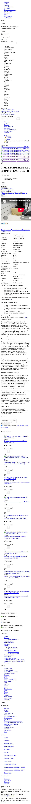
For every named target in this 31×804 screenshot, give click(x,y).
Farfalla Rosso (8, 668)
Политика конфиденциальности (13, 722)
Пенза (6, 100)
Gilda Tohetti (7, 681)
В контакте (7, 780)
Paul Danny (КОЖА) (10, 679)
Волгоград (7, 68)
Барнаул (6, 79)
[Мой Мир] (7, 223)
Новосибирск (8, 51)
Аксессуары (7, 656)
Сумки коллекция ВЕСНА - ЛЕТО (14, 661)
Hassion (6, 693)
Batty (5, 682)
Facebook (6, 779)
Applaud (6, 675)
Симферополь (8, 74)
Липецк (6, 85)
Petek (5, 687)
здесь (10, 299)
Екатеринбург (8, 49)
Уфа (5, 61)
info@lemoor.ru (9, 795)
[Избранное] (2, 163)
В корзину (4, 186)
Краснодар (7, 69)
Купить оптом (8, 11)
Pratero (6, 692)
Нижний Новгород (9, 52)
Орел (5, 99)
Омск (5, 57)
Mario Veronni (8, 696)
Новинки (7, 644)
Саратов (6, 71)
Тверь (5, 88)
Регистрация (8, 16)
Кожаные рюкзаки (13, 639)
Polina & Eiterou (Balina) (11, 671)
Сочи (5, 83)
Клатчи (6, 645)
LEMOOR (7, 676)
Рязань (6, 82)
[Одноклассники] (5, 223)
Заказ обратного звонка (7, 114)
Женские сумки (8, 641)
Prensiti (6, 685)
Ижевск (6, 94)
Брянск (6, 91)
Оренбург (7, 97)
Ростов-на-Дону (9, 60)
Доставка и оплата (16, 230)
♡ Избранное (8, 17)
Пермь (6, 65)
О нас (5, 3)
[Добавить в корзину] (8, 451)
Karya (5, 690)
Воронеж (6, 66)
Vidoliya (6, 684)
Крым (6, 75)
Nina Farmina (8, 689)
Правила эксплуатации (11, 724)
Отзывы (6, 5)
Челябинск (7, 55)
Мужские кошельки (13, 653)
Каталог (6, 2)
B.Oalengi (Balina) (9, 673)
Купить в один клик (6, 188)
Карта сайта (7, 730)
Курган (6, 96)
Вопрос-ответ (26, 230)
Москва (6, 46)
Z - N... (6, 678)
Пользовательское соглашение (13, 721)
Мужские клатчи (12, 649)
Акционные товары (10, 658)
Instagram (6, 782)
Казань (6, 54)
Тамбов (6, 86)
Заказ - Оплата (8, 7)
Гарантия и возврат (10, 10)
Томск (6, 105)
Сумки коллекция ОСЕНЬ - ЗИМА (14, 659)
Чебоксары (7, 93)
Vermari (6, 695)
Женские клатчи (12, 647)
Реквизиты (7, 725)
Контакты (7, 13)
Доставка (7, 8)
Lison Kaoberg (8, 698)
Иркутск (6, 72)
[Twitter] (3, 223)
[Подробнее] (5, 452)
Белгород (7, 89)
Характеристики (6, 230)
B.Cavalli (6, 699)
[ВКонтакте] (2, 223)
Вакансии (7, 728)
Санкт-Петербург (9, 47)
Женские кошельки (13, 652)
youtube (6, 783)
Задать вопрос (5, 424)
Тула (5, 102)
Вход (5, 14)
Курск (6, 103)
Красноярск (7, 63)
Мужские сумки (9, 642)
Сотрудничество (9, 727)
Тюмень (6, 77)
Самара (6, 58)
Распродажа (7, 662)
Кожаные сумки (9, 655)
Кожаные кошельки (10, 650)
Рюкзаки (6, 638)
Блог (5, 732)
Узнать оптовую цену (7, 190)
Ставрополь (7, 80)
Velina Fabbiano (8, 670)
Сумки (6, 636)
